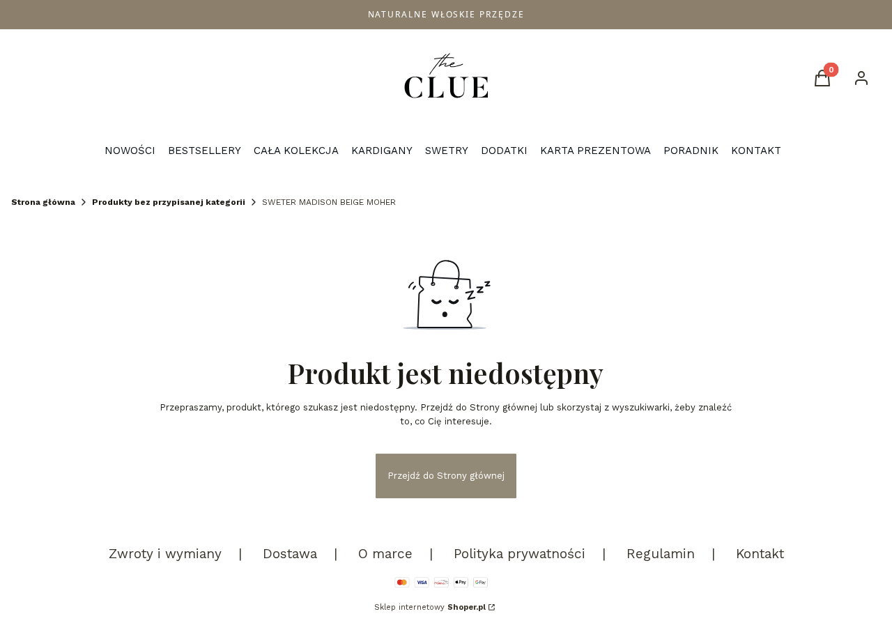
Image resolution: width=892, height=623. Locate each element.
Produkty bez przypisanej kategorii (168, 202)
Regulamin (660, 554)
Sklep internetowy (430, 607)
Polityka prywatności (519, 554)
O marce (385, 554)
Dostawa (290, 554)
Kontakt (760, 554)
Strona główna (43, 202)
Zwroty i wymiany (165, 554)
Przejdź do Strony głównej (446, 475)
